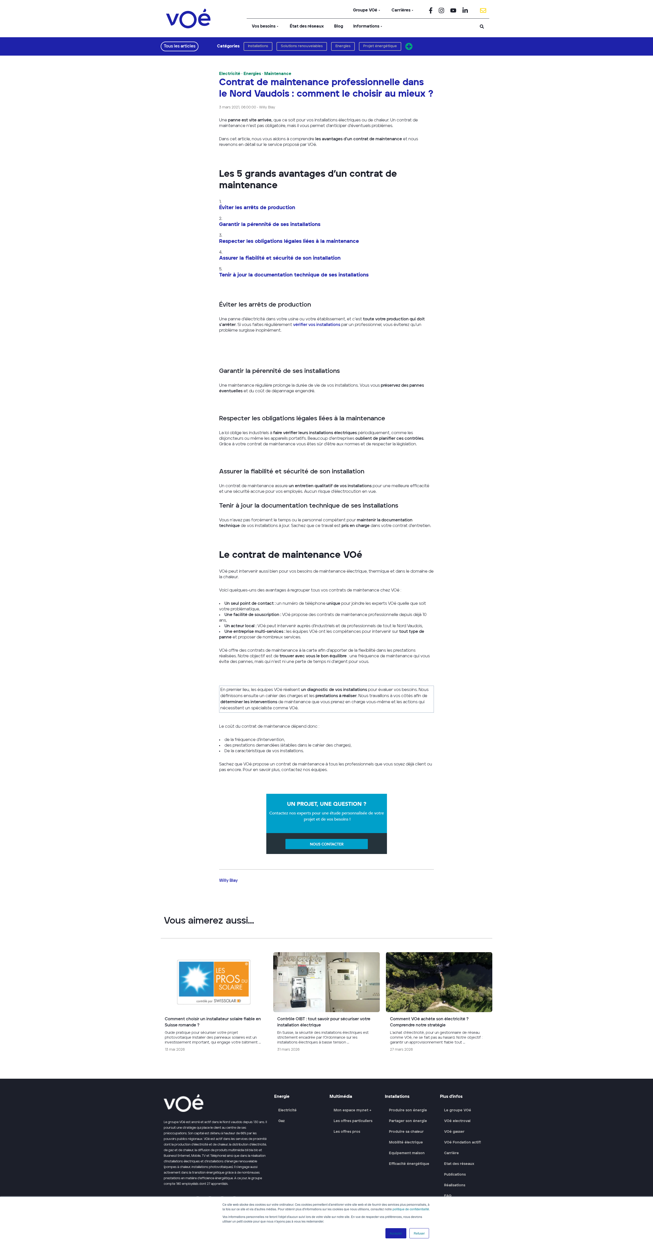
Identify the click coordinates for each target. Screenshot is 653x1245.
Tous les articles (179, 46)
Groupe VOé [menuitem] (365, 10)
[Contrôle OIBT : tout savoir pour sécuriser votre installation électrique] (326, 1004)
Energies (342, 46)
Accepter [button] (396, 1233)
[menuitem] (431, 10)
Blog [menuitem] (338, 26)
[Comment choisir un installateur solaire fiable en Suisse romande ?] (214, 1004)
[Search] (482, 26)
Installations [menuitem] (397, 1097)
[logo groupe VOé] (188, 18)
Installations (258, 46)
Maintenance (277, 74)
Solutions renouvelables (302, 46)
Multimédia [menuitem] (341, 1097)
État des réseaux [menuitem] (307, 26)
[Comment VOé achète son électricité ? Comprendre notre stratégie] (439, 1004)
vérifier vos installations (316, 325)
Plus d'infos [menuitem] (451, 1097)
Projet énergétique (380, 46)
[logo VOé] (216, 1103)
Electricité (229, 74)
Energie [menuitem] (282, 1097)
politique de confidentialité (411, 1209)
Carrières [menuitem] (401, 10)
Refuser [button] (419, 1233)
